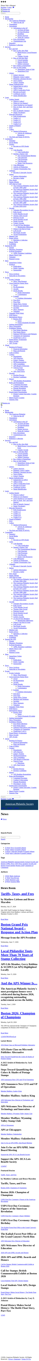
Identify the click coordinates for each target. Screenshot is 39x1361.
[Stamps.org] (5, 9)
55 (6, 848)
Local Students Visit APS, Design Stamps (14, 1281)
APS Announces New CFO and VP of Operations (17, 1080)
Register (3, 7)
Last (14, 1036)
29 (6, 881)
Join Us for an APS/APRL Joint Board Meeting (16, 1143)
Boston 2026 (20, 865)
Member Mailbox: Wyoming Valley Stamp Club (16, 1114)
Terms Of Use (26, 1359)
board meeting (10, 865)
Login (9, 7)
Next (11, 1036)
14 (6, 851)
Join (3, 808)
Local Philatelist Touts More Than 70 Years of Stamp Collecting (17, 955)
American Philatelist (7, 862)
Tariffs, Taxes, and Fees (17, 894)
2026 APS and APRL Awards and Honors (14, 1253)
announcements (19, 862)
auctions (25, 864)
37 (6, 878)
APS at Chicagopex (7, 1125)
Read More (4, 919)
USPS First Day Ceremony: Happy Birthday (15, 1216)
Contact (16, 808)
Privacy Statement (14, 1359)
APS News (18, 864)
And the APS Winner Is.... (19, 983)
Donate (9, 808)
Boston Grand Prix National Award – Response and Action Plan (19, 928)
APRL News (10, 864)
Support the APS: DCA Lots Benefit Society (15, 1154)
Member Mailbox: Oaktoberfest (11, 1134)
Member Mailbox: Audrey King (11, 1091)
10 (9, 1036)
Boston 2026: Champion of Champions (18, 1015)
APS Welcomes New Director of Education (15, 1241)
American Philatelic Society (19, 804)
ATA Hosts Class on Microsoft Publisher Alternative (18, 1045)
